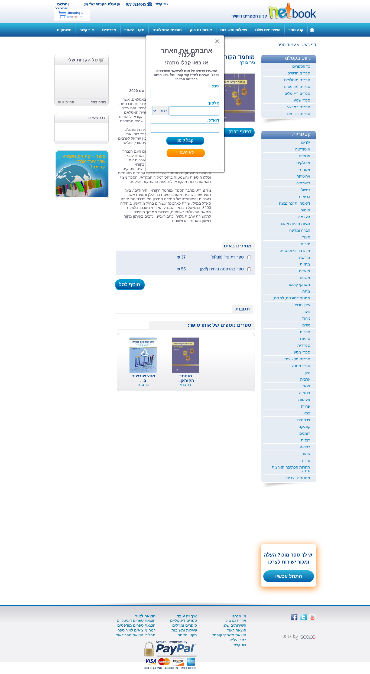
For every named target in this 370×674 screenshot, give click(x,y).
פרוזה (305, 406)
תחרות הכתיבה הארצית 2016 (291, 469)
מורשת (304, 257)
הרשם (62, 4)
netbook (271, 11)
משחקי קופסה (298, 284)
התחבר (61, 8)
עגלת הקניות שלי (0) (100, 4)
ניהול (306, 318)
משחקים (64, 30)
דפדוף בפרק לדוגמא (242, 133)
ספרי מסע (302, 352)
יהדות (305, 244)
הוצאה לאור (236, 630)
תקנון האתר (134, 30)
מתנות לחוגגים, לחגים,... (290, 298)
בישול (305, 190)
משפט (305, 278)
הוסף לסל (129, 284)
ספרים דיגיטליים (183, 620)
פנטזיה (304, 393)
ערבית (305, 379)
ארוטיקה (303, 176)
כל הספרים (301, 66)
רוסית (305, 440)
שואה (305, 453)
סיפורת (304, 338)
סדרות (305, 332)
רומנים (304, 433)
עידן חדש (302, 305)
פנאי (306, 386)
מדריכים (109, 30)
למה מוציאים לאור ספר (136, 630)
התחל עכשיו (288, 576)
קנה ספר (295, 30)
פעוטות (304, 399)
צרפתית (303, 420)
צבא (306, 413)
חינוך (306, 237)
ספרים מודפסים (297, 86)
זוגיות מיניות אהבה (295, 223)
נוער (307, 311)
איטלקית (303, 163)
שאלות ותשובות (233, 30)
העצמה (304, 217)
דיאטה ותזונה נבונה (294, 203)
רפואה (305, 447)
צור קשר (161, 4)
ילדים (305, 142)
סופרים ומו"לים (184, 625)
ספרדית (303, 345)
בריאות (304, 196)
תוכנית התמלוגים (167, 30)
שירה (306, 460)
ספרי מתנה (301, 366)
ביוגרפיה (303, 183)
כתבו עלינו (238, 640)
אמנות (305, 169)
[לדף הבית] (312, 29)
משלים (304, 271)
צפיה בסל (98, 102)
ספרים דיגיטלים (297, 93)
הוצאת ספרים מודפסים (136, 625)
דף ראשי (308, 44)
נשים (306, 325)
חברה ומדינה (299, 230)
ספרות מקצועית (297, 359)
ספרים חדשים (298, 73)
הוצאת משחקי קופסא (229, 635)
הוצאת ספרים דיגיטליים (136, 620)
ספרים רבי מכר (298, 114)
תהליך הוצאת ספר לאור (135, 635)
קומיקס (304, 426)
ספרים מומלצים (297, 80)
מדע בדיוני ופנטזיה (295, 250)
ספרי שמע (302, 100)
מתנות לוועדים (298, 478)
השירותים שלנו (267, 30)
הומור (305, 210)
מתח (306, 291)
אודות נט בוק (201, 30)
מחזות (305, 264)
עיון (307, 372)
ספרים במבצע (298, 107)
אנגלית (304, 156)
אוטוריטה (302, 149)
